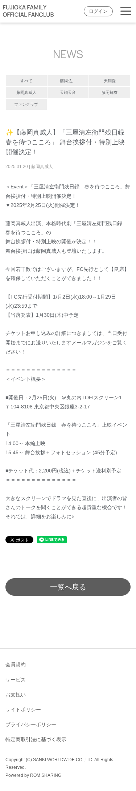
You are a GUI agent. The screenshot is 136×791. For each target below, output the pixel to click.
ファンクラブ (26, 104)
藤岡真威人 (26, 92)
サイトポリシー (23, 709)
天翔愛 (110, 81)
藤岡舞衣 (110, 92)
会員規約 (15, 664)
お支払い (15, 695)
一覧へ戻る (68, 587)
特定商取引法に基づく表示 (35, 739)
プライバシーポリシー (30, 724)
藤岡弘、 (68, 81)
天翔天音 (68, 92)
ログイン (98, 11)
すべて (26, 81)
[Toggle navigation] (126, 11)
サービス (15, 680)
